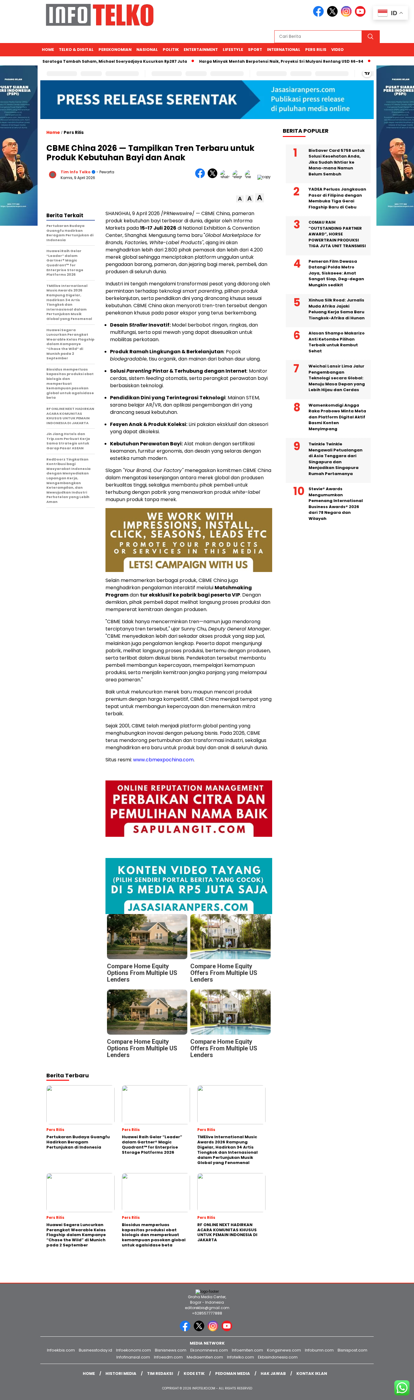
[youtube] (361, 15)
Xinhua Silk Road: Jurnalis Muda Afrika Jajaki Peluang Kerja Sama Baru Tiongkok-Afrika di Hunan (337, 309)
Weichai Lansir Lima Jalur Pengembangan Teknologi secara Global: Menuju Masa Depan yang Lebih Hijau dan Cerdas (337, 378)
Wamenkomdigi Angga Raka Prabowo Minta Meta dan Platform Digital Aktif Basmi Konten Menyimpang (337, 416)
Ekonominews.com (209, 1350)
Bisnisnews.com (170, 1350)
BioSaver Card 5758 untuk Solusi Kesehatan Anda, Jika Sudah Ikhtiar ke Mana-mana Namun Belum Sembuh (337, 162)
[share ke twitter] (214, 177)
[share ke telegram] (238, 177)
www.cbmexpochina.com (163, 759)
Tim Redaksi (160, 1373)
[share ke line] (251, 177)
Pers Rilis (315, 49)
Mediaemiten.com (205, 1357)
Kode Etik (194, 1373)
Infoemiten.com (247, 1350)
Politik (171, 49)
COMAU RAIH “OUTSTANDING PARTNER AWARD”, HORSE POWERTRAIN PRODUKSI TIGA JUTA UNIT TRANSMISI (337, 234)
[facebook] (319, 15)
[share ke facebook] (201, 177)
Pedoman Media (232, 1373)
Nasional (147, 49)
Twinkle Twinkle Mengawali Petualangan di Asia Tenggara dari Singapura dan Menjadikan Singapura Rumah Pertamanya (335, 459)
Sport (255, 49)
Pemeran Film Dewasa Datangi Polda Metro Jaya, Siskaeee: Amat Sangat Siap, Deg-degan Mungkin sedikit (336, 273)
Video (337, 49)
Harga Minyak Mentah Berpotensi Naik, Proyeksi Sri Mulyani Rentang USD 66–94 (254, 61)
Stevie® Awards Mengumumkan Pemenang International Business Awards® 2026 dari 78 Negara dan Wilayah (336, 503)
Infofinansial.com (133, 1357)
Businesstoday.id (95, 1350)
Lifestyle (233, 49)
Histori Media (120, 1373)
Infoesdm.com (168, 1357)
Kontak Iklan (311, 1373)
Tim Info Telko (76, 172)
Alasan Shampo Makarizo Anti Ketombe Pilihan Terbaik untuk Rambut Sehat (337, 342)
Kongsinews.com (284, 1350)
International (283, 49)
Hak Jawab (273, 1373)
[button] (240, 198)
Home (48, 49)
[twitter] (333, 15)
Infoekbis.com (61, 1350)
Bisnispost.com (352, 1350)
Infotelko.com (240, 1357)
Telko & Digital (76, 49)
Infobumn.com (319, 1350)
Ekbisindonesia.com (278, 1357)
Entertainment (201, 49)
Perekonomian (115, 49)
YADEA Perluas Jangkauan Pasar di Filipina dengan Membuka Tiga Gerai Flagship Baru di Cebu (337, 198)
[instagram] (347, 15)
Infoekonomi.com (133, 1350)
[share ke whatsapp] (226, 177)
